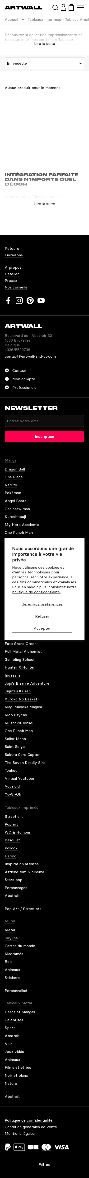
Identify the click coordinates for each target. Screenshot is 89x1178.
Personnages (16, 887)
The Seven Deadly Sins (25, 762)
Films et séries (18, 1067)
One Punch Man (19, 532)
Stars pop (13, 879)
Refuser (42, 616)
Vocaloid (12, 786)
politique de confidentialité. (36, 591)
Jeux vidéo (14, 1051)
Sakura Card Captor (22, 754)
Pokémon (13, 492)
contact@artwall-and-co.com (30, 356)
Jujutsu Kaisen (18, 691)
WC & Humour (18, 832)
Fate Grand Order (20, 643)
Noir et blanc (16, 1075)
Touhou (11, 770)
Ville (9, 1043)
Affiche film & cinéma (24, 871)
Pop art (11, 824)
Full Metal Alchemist (23, 651)
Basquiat (12, 840)
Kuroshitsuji (15, 516)
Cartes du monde (20, 945)
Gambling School (19, 659)
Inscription (44, 436)
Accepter (42, 628)
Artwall (23, 8)
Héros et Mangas (20, 1011)
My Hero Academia (22, 524)
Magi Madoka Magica (23, 706)
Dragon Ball (15, 469)
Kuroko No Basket (21, 699)
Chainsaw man (17, 508)
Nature (11, 1083)
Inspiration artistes (22, 863)
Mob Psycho (16, 714)
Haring (10, 856)
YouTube (41, 300)
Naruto (11, 485)
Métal (10, 930)
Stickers (12, 977)
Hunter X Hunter (20, 667)
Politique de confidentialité (28, 1120)
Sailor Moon (15, 738)
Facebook (8, 300)
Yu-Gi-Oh (13, 794)
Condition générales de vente (31, 1126)
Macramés (14, 953)
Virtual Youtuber (20, 778)
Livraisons (14, 255)
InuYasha (12, 675)
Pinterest (30, 300)
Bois (8, 961)
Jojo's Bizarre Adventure (27, 683)
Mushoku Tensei (19, 722)
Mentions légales (20, 1133)
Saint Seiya (15, 746)
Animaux (12, 969)
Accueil (11, 19)
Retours (12, 248)
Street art (14, 816)
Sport (10, 1027)
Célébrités (14, 1019)
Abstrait (12, 895)
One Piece (14, 477)
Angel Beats (15, 500)
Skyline (11, 938)
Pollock (11, 848)
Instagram (19, 300)
